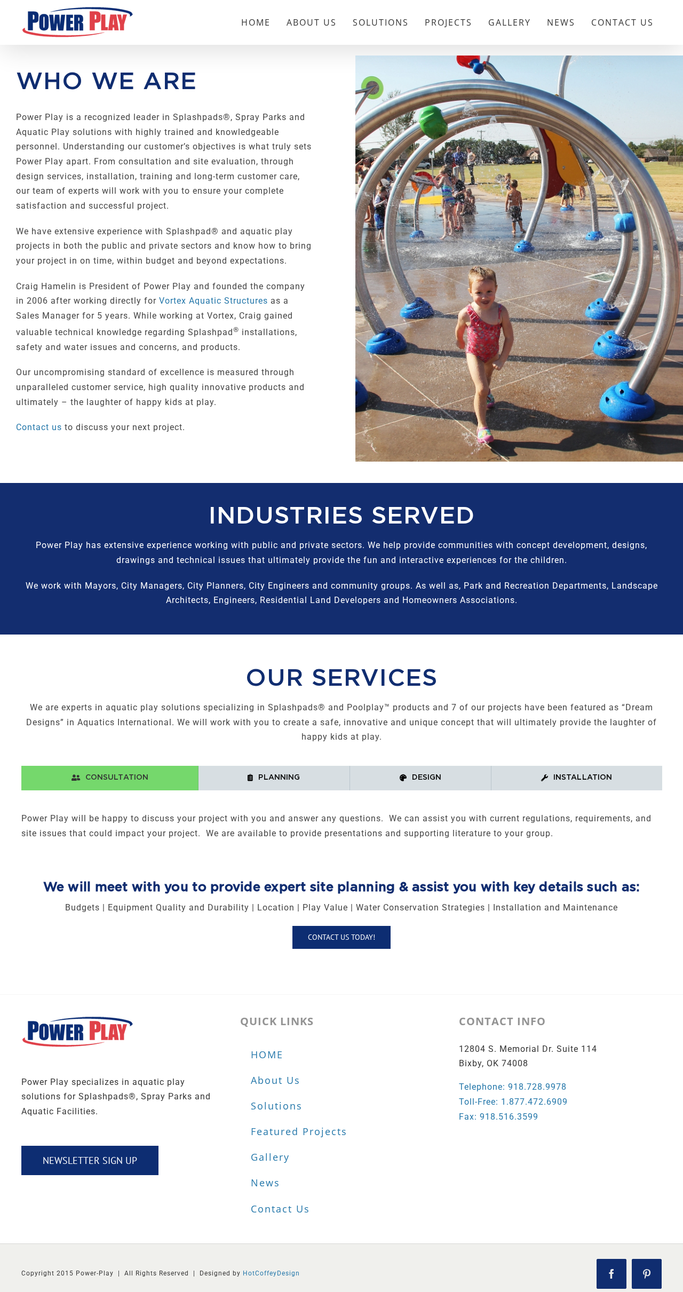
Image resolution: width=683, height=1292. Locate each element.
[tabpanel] (341, 831)
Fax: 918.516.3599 (498, 1117)
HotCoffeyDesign (271, 1273)
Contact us (39, 427)
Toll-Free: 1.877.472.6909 (513, 1102)
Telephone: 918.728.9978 (513, 1087)
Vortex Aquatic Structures (212, 301)
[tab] (109, 778)
